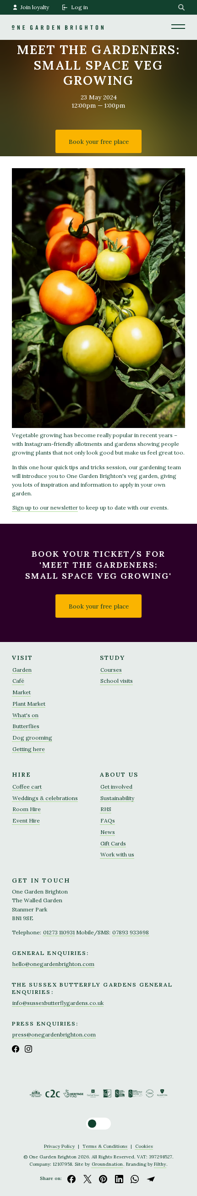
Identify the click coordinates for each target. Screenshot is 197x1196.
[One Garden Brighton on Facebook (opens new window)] (15, 1049)
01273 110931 (59, 932)
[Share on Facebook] (71, 1178)
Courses (111, 669)
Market (21, 692)
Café (18, 680)
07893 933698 (130, 932)
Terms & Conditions (104, 1146)
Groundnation (107, 1164)
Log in (79, 7)
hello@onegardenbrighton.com (53, 963)
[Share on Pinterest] (103, 1178)
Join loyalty (35, 7)
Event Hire (26, 820)
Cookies (144, 1146)
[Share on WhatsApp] (135, 1178)
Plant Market (28, 703)
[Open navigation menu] (178, 26)
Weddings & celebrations (45, 798)
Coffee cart (27, 786)
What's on (25, 715)
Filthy (160, 1164)
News (107, 831)
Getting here (28, 749)
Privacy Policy (59, 1146)
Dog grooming (32, 737)
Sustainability (117, 798)
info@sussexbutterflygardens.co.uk (58, 1002)
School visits (116, 680)
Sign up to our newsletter (45, 507)
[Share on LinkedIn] (119, 1178)
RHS (105, 809)
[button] (98, 1124)
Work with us (117, 854)
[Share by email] (150, 1178)
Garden (22, 669)
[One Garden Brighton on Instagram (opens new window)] (28, 1049)
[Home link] (58, 15)
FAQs (107, 820)
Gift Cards (113, 843)
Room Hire (26, 809)
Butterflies (25, 726)
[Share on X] (87, 1178)
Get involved (116, 786)
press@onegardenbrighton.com (54, 1034)
